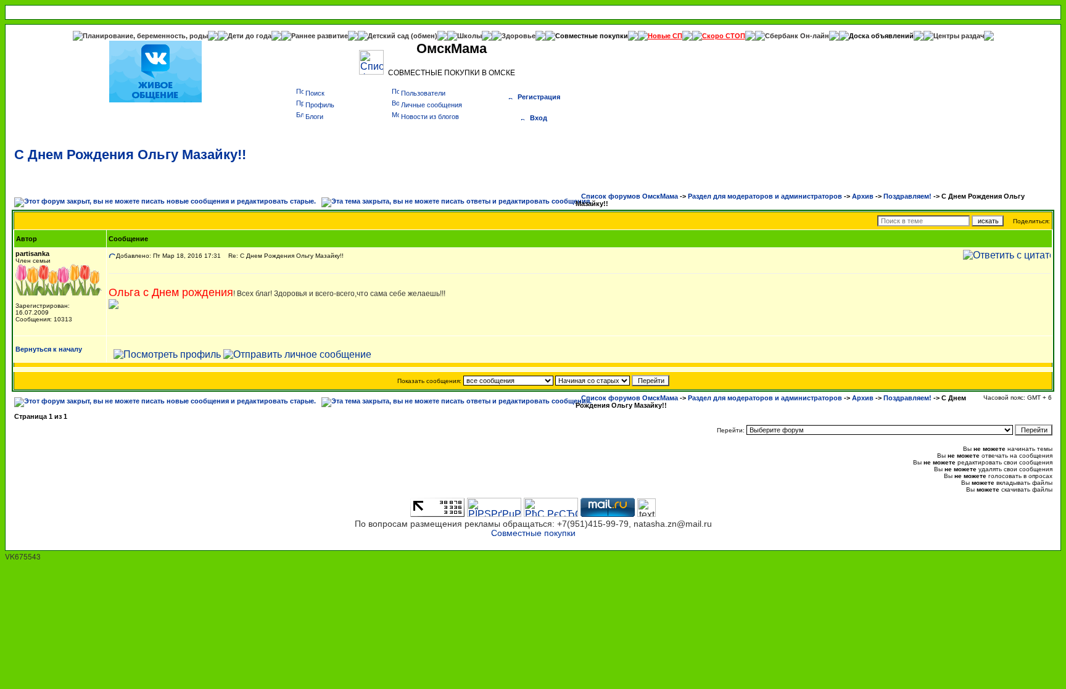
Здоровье (518, 35)
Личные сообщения (431, 105)
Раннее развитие (319, 35)
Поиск (314, 93)
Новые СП (665, 35)
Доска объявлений (881, 35)
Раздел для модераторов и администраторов (765, 196)
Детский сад (389, 35)
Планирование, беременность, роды (145, 35)
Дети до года (249, 35)
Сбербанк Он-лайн (797, 35)
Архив (863, 196)
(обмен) (424, 35)
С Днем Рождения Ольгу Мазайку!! (130, 154)
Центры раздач (958, 35)
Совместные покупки (591, 35)
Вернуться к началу (48, 349)
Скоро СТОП (723, 35)
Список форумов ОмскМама (629, 196)
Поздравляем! (907, 196)
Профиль (319, 105)
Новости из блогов (430, 116)
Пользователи (423, 93)
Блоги (314, 116)
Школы (469, 35)
